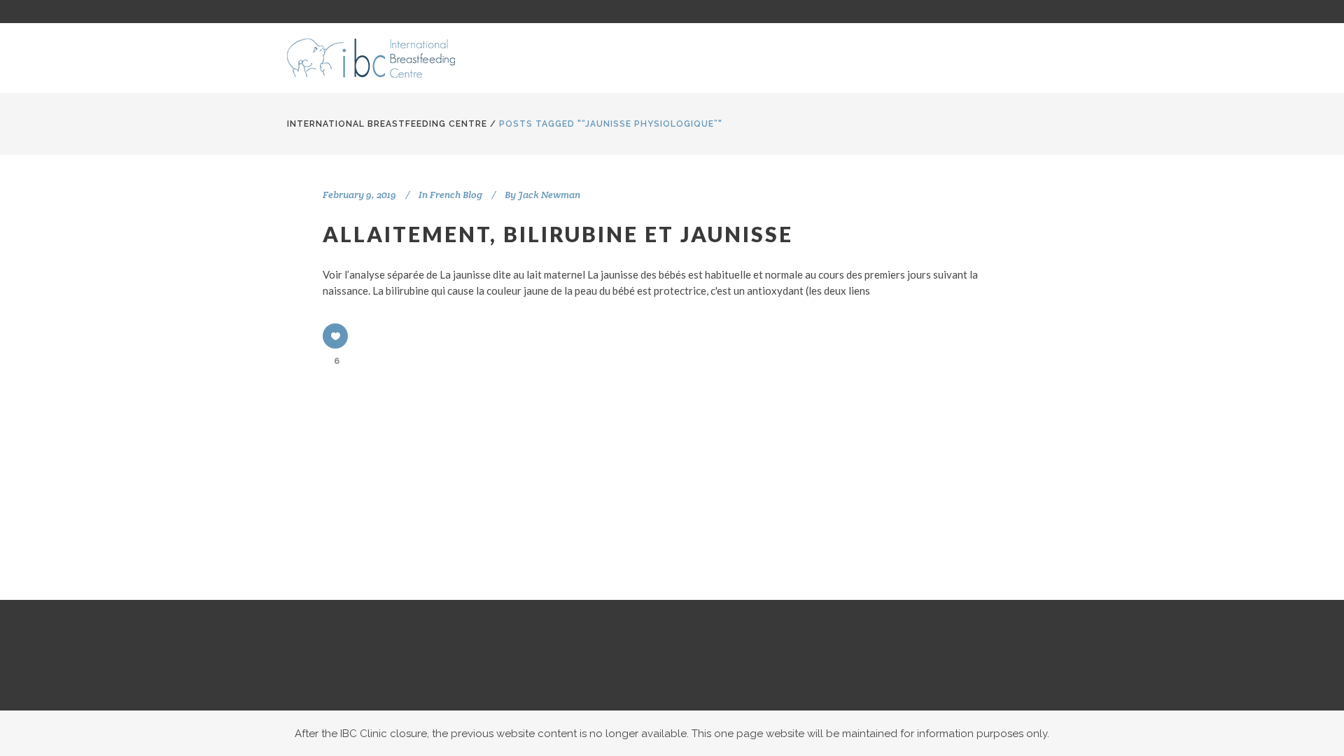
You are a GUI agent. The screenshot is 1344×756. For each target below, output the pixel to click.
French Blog (456, 194)
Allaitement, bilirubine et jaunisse (558, 233)
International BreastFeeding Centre (387, 124)
